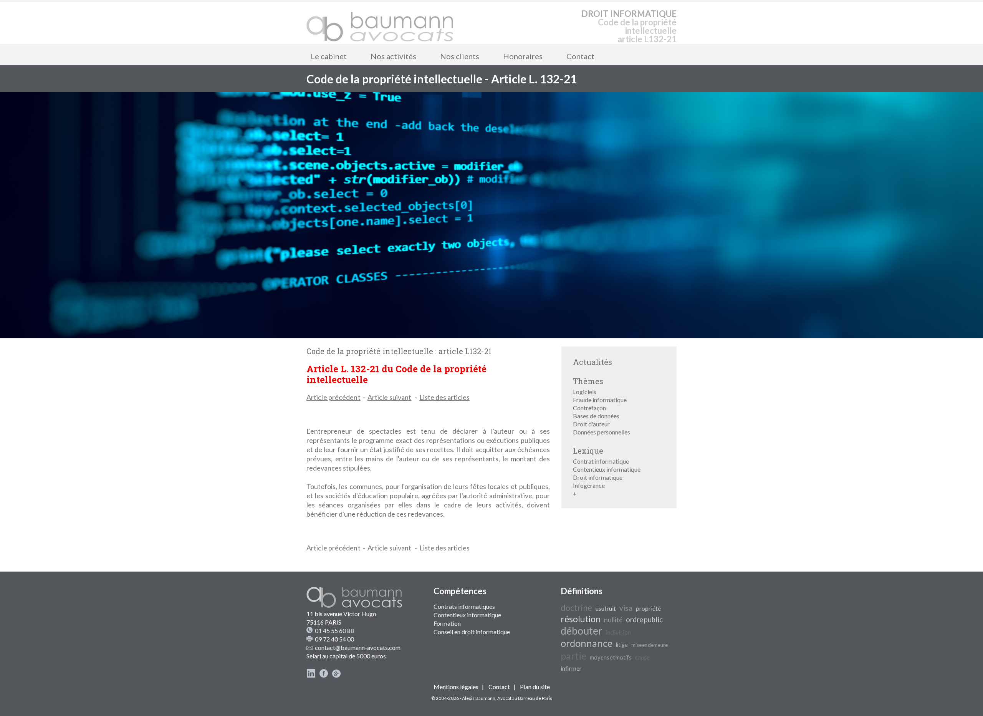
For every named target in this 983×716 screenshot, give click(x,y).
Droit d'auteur (591, 424)
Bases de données (596, 415)
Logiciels (584, 391)
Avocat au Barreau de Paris (524, 698)
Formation (447, 623)
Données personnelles (601, 432)
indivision (618, 632)
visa (625, 608)
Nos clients (459, 56)
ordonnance (586, 643)
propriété (648, 608)
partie (573, 655)
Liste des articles (444, 397)
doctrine (576, 608)
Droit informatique (597, 477)
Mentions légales (456, 686)
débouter (581, 631)
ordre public (644, 619)
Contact (580, 56)
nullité (613, 620)
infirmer (571, 668)
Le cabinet (329, 56)
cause (642, 657)
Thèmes (588, 381)
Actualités (592, 362)
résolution (581, 619)
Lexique (588, 451)
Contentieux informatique (606, 469)
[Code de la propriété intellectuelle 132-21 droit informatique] (380, 23)
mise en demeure (649, 645)
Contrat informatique (601, 461)
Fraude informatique (600, 399)
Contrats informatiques (464, 606)
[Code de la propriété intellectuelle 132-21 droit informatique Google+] (336, 675)
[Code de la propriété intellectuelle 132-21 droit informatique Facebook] (323, 675)
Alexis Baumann (478, 698)
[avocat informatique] (491, 335)
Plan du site (535, 686)
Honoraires (523, 56)
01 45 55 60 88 (334, 630)
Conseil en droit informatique (472, 631)
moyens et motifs (611, 657)
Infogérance (589, 485)
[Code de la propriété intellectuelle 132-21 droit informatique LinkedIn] (311, 675)
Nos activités (393, 56)
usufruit (606, 608)
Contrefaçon (589, 407)
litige (622, 644)
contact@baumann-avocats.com (357, 647)
